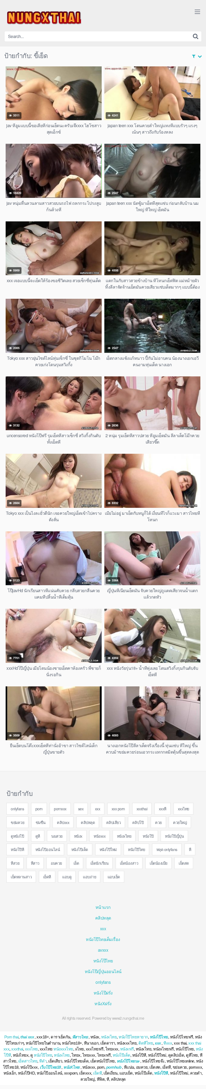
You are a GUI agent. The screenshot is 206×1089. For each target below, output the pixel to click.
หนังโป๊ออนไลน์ (47, 849)
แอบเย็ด (114, 876)
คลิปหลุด (88, 822)
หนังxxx (99, 836)
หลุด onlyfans (166, 849)
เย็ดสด (184, 863)
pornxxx (60, 808)
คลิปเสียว (113, 822)
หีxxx (167, 1043)
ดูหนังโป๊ (17, 836)
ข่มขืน (41, 822)
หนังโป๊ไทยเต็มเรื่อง (103, 939)
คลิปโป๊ (138, 822)
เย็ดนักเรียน (99, 863)
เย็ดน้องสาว (129, 863)
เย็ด (76, 863)
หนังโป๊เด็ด (79, 849)
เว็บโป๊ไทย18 (50, 1067)
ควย (158, 822)
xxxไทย (183, 808)
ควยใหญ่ (180, 822)
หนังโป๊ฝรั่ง (103, 993)
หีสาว (35, 863)
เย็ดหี (47, 876)
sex (81, 808)
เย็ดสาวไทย (28, 1061)
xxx (97, 808)
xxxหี (162, 808)
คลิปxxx (63, 822)
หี (190, 849)
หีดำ (42, 1061)
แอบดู (66, 876)
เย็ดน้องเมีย (158, 863)
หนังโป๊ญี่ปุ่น (174, 836)
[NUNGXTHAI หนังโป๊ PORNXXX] (42, 18)
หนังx (78, 836)
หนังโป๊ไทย (136, 849)
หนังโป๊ (148, 836)
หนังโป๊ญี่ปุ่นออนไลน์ (103, 971)
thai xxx (27, 1037)
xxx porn (118, 808)
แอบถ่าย (89, 876)
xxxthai (142, 808)
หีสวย (15, 863)
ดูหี (37, 836)
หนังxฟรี (127, 1049)
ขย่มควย (17, 822)
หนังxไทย (124, 836)
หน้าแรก (103, 907)
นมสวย (56, 836)
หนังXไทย (71, 1067)
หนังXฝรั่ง (103, 1003)
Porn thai (11, 1037)
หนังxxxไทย (63, 1049)
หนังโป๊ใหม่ (108, 849)
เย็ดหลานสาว (21, 876)
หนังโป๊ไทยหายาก (133, 1037)
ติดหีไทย (145, 1043)
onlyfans (17, 808)
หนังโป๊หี (17, 849)
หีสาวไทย (80, 1037)
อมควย (56, 863)
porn (39, 808)
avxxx (103, 950)
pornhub (114, 1067)
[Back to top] (196, 1077)
